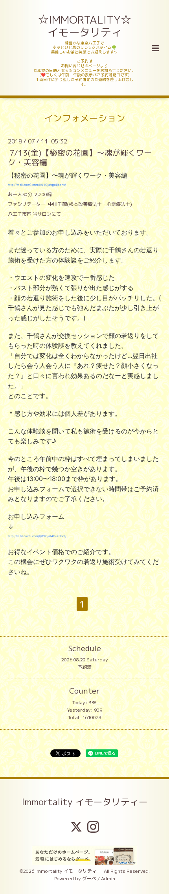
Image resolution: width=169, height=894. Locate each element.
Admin (108, 878)
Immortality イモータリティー (85, 802)
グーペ (89, 878)
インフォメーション (84, 118)
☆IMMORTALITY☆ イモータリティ (85, 26)
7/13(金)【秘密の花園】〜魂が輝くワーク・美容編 (80, 157)
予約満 (84, 667)
